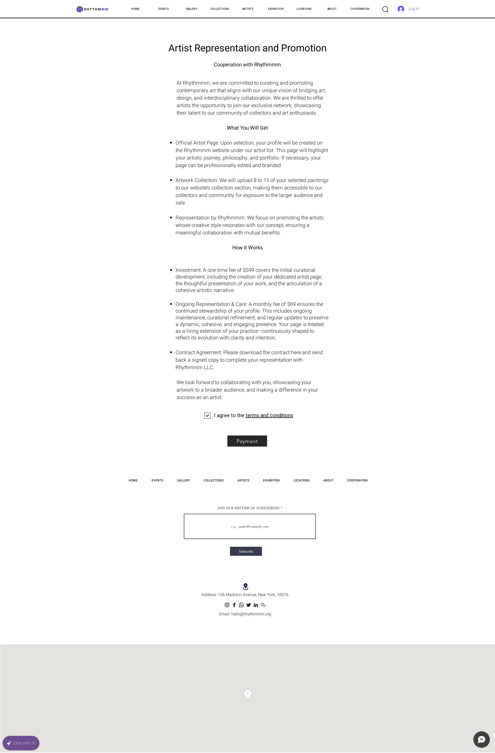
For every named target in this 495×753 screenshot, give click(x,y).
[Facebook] (234, 605)
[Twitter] (249, 605)
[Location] (245, 587)
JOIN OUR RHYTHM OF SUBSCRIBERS (248, 508)
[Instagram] (227, 605)
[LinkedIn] (256, 605)
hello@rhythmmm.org (251, 614)
